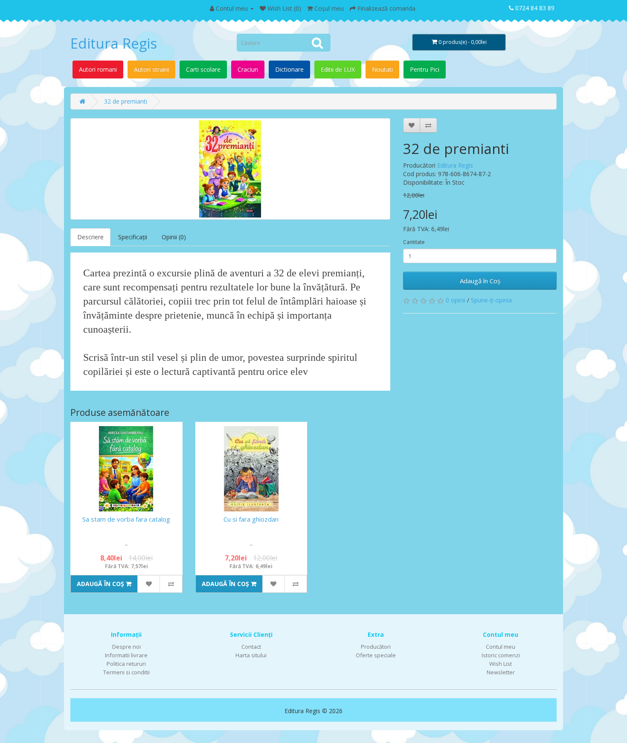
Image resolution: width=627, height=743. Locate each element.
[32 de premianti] (230, 169)
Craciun (248, 69)
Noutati (382, 69)
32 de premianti (125, 101)
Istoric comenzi (501, 655)
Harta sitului (251, 655)
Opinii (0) (174, 237)
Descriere (90, 237)
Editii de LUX (338, 69)
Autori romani (98, 69)
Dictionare (289, 69)
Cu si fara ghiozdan (251, 519)
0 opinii (455, 300)
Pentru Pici (424, 69)
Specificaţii (132, 237)
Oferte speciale (376, 655)
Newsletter (501, 672)
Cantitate (414, 242)
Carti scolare (203, 69)
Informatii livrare (126, 655)
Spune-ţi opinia (491, 300)
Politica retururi (126, 664)
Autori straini (151, 69)
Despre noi (126, 646)
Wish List (500, 664)
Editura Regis (113, 43)
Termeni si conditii (126, 672)
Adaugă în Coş (480, 280)
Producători (376, 646)
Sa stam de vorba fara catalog (126, 519)
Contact (251, 646)
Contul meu (500, 646)
